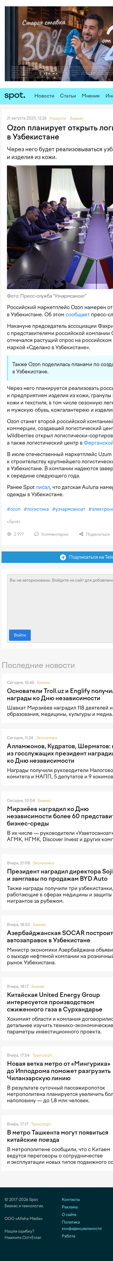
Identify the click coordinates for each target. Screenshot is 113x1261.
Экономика (46, 738)
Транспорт (42, 1055)
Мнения (91, 96)
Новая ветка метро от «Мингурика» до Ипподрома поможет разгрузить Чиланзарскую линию (59, 1071)
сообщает (78, 314)
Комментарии (54, 534)
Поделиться (97, 534)
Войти (20, 635)
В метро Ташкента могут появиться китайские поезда (57, 1136)
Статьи (68, 96)
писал (43, 487)
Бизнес (43, 682)
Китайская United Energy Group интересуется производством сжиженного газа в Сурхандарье (54, 1002)
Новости (44, 96)
